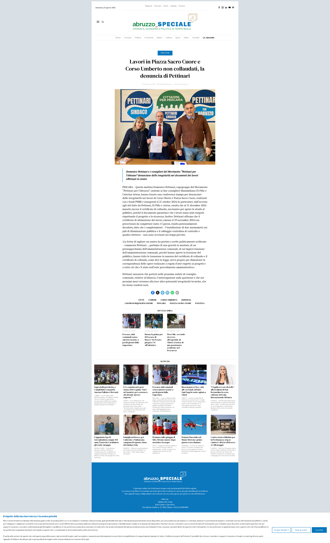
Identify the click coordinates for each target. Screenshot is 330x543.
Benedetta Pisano (164, 84)
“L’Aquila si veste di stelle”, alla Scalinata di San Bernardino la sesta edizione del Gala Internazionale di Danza (223, 392)
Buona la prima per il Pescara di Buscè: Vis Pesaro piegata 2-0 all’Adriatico (154, 339)
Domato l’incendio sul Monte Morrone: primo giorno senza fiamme (192, 440)
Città (141, 300)
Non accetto (301, 530)
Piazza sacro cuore (180, 303)
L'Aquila (173, 6)
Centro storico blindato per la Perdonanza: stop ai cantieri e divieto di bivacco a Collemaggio (223, 441)
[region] (165, 527)
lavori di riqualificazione (139, 303)
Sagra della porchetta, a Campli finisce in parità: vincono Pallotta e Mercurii (106, 390)
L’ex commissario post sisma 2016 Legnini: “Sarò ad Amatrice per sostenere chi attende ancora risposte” (135, 392)
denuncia (186, 300)
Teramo (182, 6)
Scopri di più (280, 530)
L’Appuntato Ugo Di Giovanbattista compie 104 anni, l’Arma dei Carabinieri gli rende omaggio (106, 441)
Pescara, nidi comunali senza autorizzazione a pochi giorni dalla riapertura (130, 339)
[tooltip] (219, 7)
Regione (148, 6)
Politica (165, 53)
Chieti (165, 6)
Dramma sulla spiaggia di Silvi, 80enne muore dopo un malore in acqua (164, 440)
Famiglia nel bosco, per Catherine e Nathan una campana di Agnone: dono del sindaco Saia (135, 441)
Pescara (157, 6)
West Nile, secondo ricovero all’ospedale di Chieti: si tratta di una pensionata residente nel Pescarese (176, 342)
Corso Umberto (169, 300)
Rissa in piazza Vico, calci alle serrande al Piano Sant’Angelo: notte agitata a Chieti (194, 391)
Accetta (319, 530)
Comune (152, 300)
